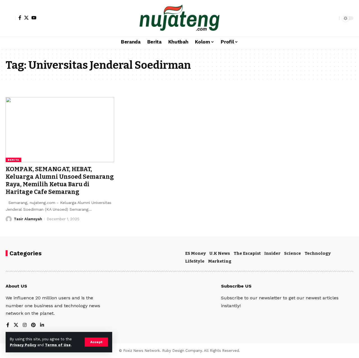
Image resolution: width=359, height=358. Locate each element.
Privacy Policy (23, 345)
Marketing (219, 261)
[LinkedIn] (42, 325)
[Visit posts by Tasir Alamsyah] (9, 219)
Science (292, 253)
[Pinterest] (33, 325)
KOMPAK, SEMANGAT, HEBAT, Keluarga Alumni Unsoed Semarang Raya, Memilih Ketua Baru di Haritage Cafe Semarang (60, 181)
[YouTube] (34, 17)
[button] (96, 342)
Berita (13, 159)
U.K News (220, 253)
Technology (318, 253)
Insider (272, 253)
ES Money (195, 253)
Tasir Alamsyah (28, 219)
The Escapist (247, 253)
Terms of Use (58, 345)
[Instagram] (24, 325)
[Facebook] (20, 17)
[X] (26, 17)
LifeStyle (194, 261)
